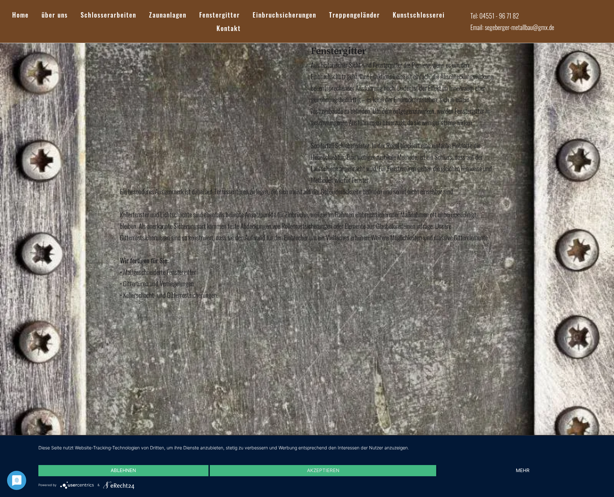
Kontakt (228, 28)
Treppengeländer (354, 14)
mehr (523, 470)
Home (20, 14)
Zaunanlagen (167, 14)
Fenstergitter (219, 14)
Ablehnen (123, 470)
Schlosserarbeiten (108, 14)
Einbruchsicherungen (284, 14)
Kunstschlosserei (419, 14)
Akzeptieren (323, 470)
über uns (55, 14)
